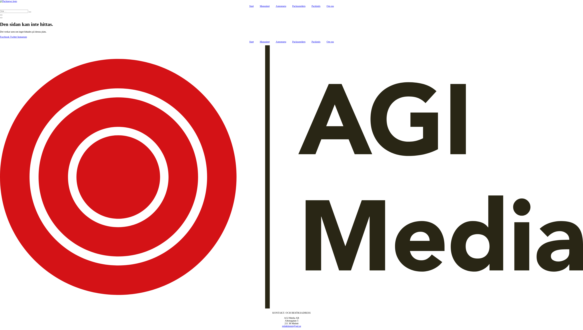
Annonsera (281, 6)
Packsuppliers (298, 6)
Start (251, 6)
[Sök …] (1, 17)
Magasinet (265, 6)
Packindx (316, 6)
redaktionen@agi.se (291, 326)
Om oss (330, 6)
